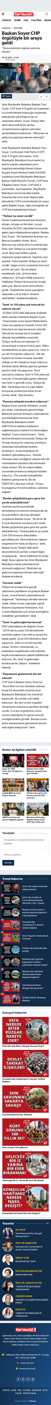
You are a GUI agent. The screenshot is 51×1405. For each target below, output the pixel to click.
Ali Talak (20, 1230)
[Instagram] (28, 1379)
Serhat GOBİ (22, 1258)
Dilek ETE (20, 1310)
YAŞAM (18, 1393)
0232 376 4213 (27, 1363)
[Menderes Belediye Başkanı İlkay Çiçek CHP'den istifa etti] (38, 809)
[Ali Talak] (7, 1233)
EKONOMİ (36, 1390)
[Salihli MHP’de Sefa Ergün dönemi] (13, 785)
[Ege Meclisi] (24, 14)
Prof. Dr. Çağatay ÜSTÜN (29, 1283)
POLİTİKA (36, 20)
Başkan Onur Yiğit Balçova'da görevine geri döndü (37, 771)
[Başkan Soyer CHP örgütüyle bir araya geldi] (25, 78)
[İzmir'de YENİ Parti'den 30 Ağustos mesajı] (13, 760)
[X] (23, 1379)
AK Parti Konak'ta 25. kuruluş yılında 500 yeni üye (37, 795)
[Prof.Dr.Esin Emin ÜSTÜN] (7, 1273)
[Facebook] (18, 1379)
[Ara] (46, 14)
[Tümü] (47, 1223)
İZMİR (17, 20)
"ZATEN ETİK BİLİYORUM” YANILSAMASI (28, 1288)
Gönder (8, 863)
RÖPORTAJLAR (29, 1393)
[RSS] (33, 1379)
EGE (26, 20)
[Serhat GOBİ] (7, 1260)
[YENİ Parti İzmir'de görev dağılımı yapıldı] (13, 809)
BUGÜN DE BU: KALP (26, 1261)
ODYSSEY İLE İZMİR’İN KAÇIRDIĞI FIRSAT (32, 1301)
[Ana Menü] (3, 14)
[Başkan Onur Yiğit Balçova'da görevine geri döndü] (38, 760)
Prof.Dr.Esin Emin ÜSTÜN (29, 1271)
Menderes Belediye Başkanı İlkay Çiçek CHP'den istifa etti (36, 820)
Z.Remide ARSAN (24, 1296)
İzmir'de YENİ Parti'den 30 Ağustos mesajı (12, 771)
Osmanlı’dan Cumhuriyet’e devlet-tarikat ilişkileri (29, 1248)
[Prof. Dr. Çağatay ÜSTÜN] (7, 1286)
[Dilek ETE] (7, 1313)
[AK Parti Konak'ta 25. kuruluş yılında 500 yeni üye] (38, 785)
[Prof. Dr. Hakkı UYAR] (7, 1246)
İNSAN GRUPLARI (24, 1275)
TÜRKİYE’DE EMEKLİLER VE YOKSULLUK (29, 1314)
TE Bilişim (32, 1401)
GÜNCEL (6, 20)
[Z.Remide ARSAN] (7, 1299)
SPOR (45, 1390)
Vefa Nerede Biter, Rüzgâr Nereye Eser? (29, 1235)
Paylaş (8, 96)
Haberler (6, 28)
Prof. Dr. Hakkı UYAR (26, 1243)
